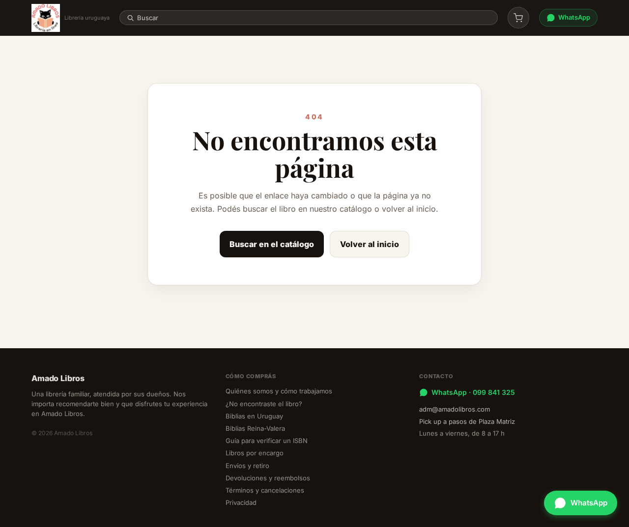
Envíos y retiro (247, 466)
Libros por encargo (255, 453)
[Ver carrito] (518, 17)
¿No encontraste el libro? (264, 404)
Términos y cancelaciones (265, 490)
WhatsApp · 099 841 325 (473, 392)
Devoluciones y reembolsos (268, 478)
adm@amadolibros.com (454, 409)
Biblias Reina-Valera (255, 428)
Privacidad (241, 502)
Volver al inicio (369, 244)
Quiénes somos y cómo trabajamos (279, 391)
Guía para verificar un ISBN (267, 440)
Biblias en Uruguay (254, 416)
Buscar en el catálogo (271, 244)
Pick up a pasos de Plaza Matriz (467, 421)
